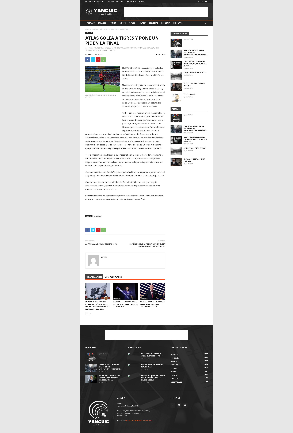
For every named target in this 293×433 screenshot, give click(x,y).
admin (89, 54)
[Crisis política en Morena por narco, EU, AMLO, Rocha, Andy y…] (176, 65)
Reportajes (178, 23)
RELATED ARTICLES (94, 277)
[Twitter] (202, 1)
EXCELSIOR (97, 216)
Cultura (110, 2)
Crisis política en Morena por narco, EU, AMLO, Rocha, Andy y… (195, 64)
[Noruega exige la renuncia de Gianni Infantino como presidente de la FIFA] (152, 291)
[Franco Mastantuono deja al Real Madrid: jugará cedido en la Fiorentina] (125, 291)
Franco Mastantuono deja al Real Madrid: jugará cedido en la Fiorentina (125, 304)
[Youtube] (206, 1)
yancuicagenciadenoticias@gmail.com (138, 420)
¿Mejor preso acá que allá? (195, 73)
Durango (102, 23)
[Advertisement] (166, 12)
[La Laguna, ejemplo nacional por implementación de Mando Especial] (133, 379)
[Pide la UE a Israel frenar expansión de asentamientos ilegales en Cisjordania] (176, 54)
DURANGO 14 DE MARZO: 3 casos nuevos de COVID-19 (151, 355)
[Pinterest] (98, 59)
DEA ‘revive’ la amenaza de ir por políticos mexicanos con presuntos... (110, 378)
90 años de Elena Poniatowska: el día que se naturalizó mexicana (147, 245)
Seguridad (153, 23)
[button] (205, 23)
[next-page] (90, 313)
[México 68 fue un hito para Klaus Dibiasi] (133, 368)
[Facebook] (198, 1)
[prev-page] (86, 313)
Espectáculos (131, 2)
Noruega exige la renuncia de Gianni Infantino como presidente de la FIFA (152, 304)
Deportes (119, 2)
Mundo (132, 23)
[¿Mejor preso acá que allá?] (176, 76)
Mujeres (142, 2)
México (123, 23)
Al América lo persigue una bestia (101, 244)
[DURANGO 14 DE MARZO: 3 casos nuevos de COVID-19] (133, 357)
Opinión (112, 23)
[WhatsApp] (103, 59)
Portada (91, 23)
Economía (165, 23)
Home (87, 29)
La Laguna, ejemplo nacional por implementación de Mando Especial (153, 378)
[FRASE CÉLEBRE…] (176, 98)
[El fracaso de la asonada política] (176, 87)
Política (142, 23)
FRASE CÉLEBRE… (190, 95)
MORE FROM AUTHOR (113, 277)
